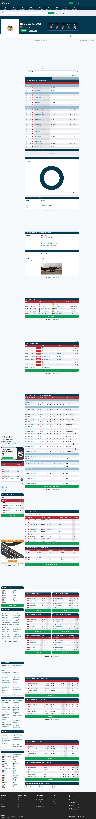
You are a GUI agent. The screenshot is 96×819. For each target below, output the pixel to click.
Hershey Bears (5, 690)
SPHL (5, 595)
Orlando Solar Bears (17, 704)
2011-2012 (27, 441)
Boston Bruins (5, 613)
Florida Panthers (5, 631)
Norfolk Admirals (16, 702)
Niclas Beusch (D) (33, 529)
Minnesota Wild (5, 634)
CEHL (15, 761)
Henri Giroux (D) (6, 474)
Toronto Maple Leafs (17, 629)
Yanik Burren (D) (33, 522)
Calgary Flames (5, 617)
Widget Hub (55, 797)
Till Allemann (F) (59, 621)
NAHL (15, 592)
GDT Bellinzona (60, 353)
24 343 (77, 36)
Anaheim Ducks (5, 612)
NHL (18, 469)
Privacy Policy (55, 803)
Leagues (27, 3)
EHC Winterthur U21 (58, 308)
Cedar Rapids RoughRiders (5, 734)
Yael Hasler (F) (46, 348)
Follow (23, 30)
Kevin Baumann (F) (33, 748)
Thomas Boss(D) (38, 97)
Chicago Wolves (5, 674)
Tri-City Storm (15, 742)
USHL (15, 590)
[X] (4, 437)
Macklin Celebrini (9, 505)
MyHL (60, 519)
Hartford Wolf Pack (6, 685)
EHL (5, 766)
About (54, 799)
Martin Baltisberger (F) (60, 647)
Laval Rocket (4, 694)
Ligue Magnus (17, 758)
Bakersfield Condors (6, 667)
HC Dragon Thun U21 (58, 304)
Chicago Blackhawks (6, 620)
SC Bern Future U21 (45, 247)
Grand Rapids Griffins (6, 682)
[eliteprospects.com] (5, 3)
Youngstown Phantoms (17, 748)
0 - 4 (66, 313)
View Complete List (51, 544)
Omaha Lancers (16, 737)
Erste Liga (16, 763)
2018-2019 (27, 424)
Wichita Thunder (16, 725)
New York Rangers (16, 615)
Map (51, 205)
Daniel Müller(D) (38, 102)
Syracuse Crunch (16, 684)
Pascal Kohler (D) (59, 619)
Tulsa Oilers (15, 722)
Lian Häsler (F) (59, 608)
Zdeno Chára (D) (6, 469)
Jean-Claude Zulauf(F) (39, 146)
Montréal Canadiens (6, 636)
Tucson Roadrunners (17, 689)
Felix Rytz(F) (37, 134)
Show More (12, 515)
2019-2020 (27, 421)
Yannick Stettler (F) (60, 645)
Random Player (61, 13)
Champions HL (7, 768)
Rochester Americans (17, 674)
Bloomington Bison (6, 705)
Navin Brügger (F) (32, 605)
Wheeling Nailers (16, 724)
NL (14, 599)
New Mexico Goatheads (17, 700)
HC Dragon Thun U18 (45, 245)
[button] (74, 8)
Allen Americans (5, 702)
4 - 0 (66, 311)
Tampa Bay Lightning (17, 627)
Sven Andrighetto (9, 503)
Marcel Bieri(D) (38, 95)
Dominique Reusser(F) (39, 129)
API (53, 806)
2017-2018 (27, 426)
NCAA (5, 597)
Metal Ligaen (6, 765)
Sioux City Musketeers (17, 739)
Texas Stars (15, 685)
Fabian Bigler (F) (32, 753)
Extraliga (16, 600)
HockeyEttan (6, 759)
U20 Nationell (6, 758)
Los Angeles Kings (6, 633)
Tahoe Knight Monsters (17, 715)
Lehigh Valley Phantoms (17, 665)
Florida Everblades (6, 709)
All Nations (3, 806)
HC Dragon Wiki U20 (45, 237)
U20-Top (32, 409)
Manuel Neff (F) (59, 649)
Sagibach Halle (44, 253)
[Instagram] (7, 437)
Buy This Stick (11, 560)
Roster (38, 78)
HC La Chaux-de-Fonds (51, 541)
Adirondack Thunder (6, 700)
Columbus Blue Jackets (7, 624)
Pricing (60, 3)
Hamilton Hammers (6, 684)
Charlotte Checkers (6, 672)
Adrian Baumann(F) (39, 109)
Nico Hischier (8, 513)
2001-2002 (27, 473)
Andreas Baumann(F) (39, 112)
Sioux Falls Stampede (17, 741)
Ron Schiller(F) (37, 136)
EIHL (15, 759)
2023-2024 (27, 412)
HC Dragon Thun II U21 (46, 243)
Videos (33, 3)
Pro (66, 3)
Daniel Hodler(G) (38, 87)
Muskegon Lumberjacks (17, 735)
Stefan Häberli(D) (38, 100)
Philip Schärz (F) (33, 534)
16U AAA (19, 474)
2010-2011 (27, 443)
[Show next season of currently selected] (77, 72)
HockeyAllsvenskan (8, 756)
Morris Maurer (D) (33, 524)
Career (54, 811)
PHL (15, 765)
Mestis (5, 763)
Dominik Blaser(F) (38, 117)
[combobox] (27, 13)
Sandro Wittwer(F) (38, 143)
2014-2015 (27, 433)
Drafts (39, 3)
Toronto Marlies (16, 687)
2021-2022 (27, 416)
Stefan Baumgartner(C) (39, 114)
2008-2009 (27, 449)
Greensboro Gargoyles (6, 712)
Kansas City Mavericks (6, 724)
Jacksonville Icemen (6, 721)
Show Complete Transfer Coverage (51, 370)
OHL (18, 471)
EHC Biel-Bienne (50, 522)
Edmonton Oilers (5, 629)
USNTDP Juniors (16, 744)
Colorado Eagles (5, 680)
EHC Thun (43, 240)
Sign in (76, 2)
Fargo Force (4, 743)
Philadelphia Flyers (16, 619)
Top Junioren (33, 449)
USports (15, 779)
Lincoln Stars (5, 746)
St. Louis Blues (16, 626)
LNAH (15, 777)
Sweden (2, 797)
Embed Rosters (74, 75)
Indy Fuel (4, 719)
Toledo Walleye (16, 717)
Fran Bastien (9, 441)
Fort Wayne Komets (6, 711)
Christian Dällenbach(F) (39, 121)
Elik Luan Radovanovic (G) (49, 353)
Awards (54, 3)
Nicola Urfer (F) (47, 356)
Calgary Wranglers (6, 670)
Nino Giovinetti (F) (32, 600)
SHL (15, 595)
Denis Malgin (8, 508)
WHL (5, 599)
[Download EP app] (12, 453)
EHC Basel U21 (44, 306)
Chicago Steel (5, 737)
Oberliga (5, 782)
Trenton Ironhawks (17, 718)
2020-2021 (27, 419)
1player (29, 787)
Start (26, 68)
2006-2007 (27, 456)
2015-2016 (27, 431)
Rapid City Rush (16, 705)
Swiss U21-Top (26, 27)
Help (54, 801)
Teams (20, 3)
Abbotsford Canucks (6, 665)
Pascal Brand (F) (32, 608)
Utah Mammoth (16, 631)
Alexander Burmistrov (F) (8, 466)
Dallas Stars (4, 626)
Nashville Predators (6, 638)
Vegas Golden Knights (17, 634)
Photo (54, 804)
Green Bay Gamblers (6, 745)
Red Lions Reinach (61, 364)
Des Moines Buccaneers (7, 738)
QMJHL (5, 602)
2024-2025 (27, 409)
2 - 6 (66, 308)
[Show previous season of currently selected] (26, 72)
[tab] (38, 78)
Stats (14, 3)
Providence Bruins (16, 672)
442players (30, 786)
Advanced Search (73, 13)
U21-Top (43, 200)
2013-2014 (27, 436)
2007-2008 (27, 451)
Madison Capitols (16, 734)
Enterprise (55, 810)
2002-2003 (27, 471)
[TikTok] (12, 437)
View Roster (38, 552)
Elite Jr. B (32, 424)
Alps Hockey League (18, 754)
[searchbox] (27, 13)
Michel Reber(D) (38, 104)
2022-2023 (27, 414)
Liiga (15, 597)
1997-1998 (27, 483)
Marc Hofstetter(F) (38, 124)
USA (2, 801)
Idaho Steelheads (5, 717)
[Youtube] (9, 437)
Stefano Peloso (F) (47, 364)
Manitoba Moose (16, 667)
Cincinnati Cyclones (6, 707)
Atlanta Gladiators (6, 704)
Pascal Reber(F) (38, 126)
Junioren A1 (33, 480)
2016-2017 (27, 429)
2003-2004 (27, 466)
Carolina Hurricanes (6, 619)
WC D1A (5, 786)
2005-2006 (27, 458)
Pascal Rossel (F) (33, 536)
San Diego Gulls (16, 677)
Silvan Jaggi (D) (47, 367)
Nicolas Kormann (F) (60, 642)
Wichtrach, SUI (44, 205)
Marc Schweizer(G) (38, 90)
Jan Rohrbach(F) (38, 131)
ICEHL (5, 787)
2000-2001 (27, 476)
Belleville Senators (6, 668)
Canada (2, 799)
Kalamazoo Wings (5, 722)
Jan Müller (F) (32, 772)
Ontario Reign (15, 670)
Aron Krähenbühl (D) (34, 526)
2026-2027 (27, 402)
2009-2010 (27, 446)
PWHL (15, 786)
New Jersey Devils (16, 612)
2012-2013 (27, 438)
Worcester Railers (16, 727)
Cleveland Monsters (6, 675)
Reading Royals (16, 707)
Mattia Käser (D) (33, 519)
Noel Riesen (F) (32, 626)
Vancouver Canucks (17, 633)
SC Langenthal (50, 519)
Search (51, 13)
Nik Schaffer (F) (47, 359)
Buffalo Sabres (5, 615)
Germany (3, 804)
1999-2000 (27, 478)
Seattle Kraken (16, 624)
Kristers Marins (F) (32, 598)
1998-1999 (27, 480)
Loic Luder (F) (32, 538)
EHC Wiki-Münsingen (45, 241)
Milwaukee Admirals (17, 668)
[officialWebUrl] (71, 36)
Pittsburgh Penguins (17, 620)
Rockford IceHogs (16, 675)
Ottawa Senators (16, 617)
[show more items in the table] (21, 479)
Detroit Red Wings (6, 627)
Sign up (71, 2)
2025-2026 (27, 404)
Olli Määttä (12, 443)
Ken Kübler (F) (32, 603)
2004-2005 (27, 463)
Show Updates (33, 30)
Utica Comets (15, 691)
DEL (5, 779)
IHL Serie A (16, 756)
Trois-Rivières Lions (16, 720)
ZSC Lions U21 (43, 304)
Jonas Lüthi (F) (46, 362)
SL (4, 777)
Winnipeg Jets (15, 638)
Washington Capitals (17, 636)
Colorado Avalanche (6, 622)
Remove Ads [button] (91, 40)
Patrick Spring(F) (38, 138)
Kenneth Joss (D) (32, 774)
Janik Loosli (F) (32, 541)
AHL (18, 476)
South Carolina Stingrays (16, 713)
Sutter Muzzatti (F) (7, 476)
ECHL (18, 466)
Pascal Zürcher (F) (59, 640)
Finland (2, 803)
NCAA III (16, 775)
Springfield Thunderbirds (15, 682)
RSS (53, 808)
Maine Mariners (5, 726)
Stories (47, 3)
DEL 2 (5, 780)
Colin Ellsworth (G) (7, 471)
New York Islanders (16, 613)
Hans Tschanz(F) (38, 141)
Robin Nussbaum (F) (48, 350)
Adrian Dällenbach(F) (39, 119)
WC (4, 784)
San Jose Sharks (16, 622)
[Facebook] (2, 437)
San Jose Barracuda (17, 679)
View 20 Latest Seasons (51, 564)
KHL (15, 593)
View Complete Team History (52, 486)
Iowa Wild (4, 692)
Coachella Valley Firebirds (5, 678)
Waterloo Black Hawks (17, 746)
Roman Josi (7, 510)
